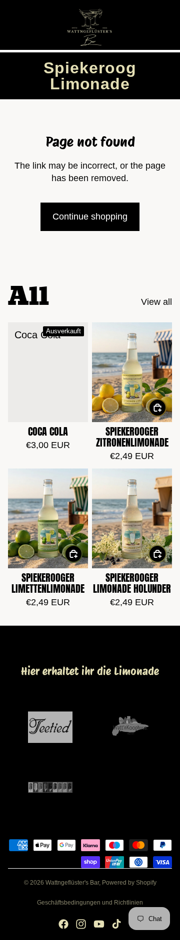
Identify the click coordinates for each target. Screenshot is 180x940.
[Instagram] (81, 924)
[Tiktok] (116, 924)
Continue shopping (90, 217)
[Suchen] (33, 25)
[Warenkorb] (168, 25)
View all (156, 302)
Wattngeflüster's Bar (72, 882)
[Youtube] (99, 924)
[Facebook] (64, 924)
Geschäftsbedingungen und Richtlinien (90, 902)
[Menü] (11, 24)
